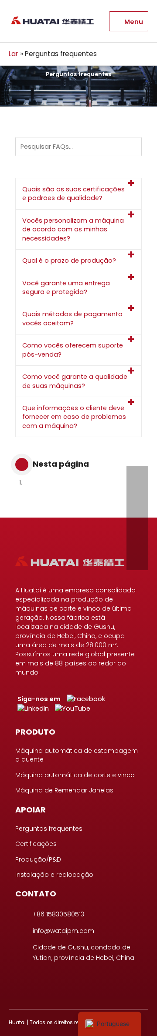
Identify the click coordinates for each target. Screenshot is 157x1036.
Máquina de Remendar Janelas (64, 790)
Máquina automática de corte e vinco (75, 775)
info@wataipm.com (63, 930)
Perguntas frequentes (48, 828)
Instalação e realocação (54, 874)
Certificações (36, 843)
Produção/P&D (38, 859)
